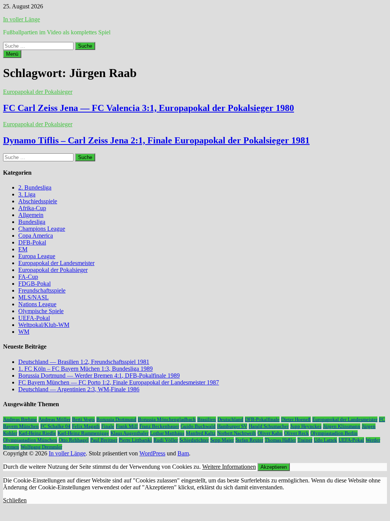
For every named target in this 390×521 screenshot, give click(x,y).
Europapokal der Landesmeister (56, 263)
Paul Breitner (103, 440)
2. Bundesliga (34, 187)
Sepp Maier (222, 440)
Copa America (35, 235)
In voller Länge (21, 19)
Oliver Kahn (270, 433)
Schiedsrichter (194, 440)
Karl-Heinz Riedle (37, 433)
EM (22, 249)
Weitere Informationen (229, 466)
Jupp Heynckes (305, 426)
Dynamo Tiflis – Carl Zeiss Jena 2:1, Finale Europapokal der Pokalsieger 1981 (156, 140)
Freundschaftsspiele (42, 290)
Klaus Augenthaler (129, 433)
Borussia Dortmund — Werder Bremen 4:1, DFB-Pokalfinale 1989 (99, 375)
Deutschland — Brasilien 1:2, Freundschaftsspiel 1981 (83, 362)
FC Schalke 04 (55, 426)
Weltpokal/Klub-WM (43, 325)
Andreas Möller (54, 419)
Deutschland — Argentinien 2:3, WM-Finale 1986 (78, 389)
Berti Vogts (83, 419)
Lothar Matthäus (167, 433)
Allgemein (30, 215)
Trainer (304, 440)
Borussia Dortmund (116, 419)
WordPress (152, 453)
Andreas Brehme (20, 419)
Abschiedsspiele (37, 201)
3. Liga (26, 194)
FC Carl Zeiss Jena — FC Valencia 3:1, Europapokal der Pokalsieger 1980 (148, 108)
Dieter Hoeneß (296, 419)
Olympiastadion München (30, 440)
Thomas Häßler (280, 440)
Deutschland (230, 419)
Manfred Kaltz (201, 433)
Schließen (15, 500)
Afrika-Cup (32, 208)
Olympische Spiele (41, 311)
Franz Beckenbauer (159, 426)
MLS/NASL (33, 297)
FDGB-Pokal (34, 283)
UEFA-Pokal (34, 318)
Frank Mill (127, 426)
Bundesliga (31, 222)
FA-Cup (28, 276)
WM (23, 331)
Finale (107, 426)
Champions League (41, 228)
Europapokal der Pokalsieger (37, 91)
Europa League (36, 256)
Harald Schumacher (269, 426)
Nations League (37, 304)
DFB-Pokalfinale (262, 419)
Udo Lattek (325, 440)
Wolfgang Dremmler (41, 447)
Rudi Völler (165, 440)
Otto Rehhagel (74, 440)
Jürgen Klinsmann (341, 426)
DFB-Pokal (32, 242)
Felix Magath (86, 426)
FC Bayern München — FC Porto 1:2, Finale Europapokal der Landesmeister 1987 (118, 382)
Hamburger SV (232, 426)
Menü (12, 54)
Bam (183, 453)
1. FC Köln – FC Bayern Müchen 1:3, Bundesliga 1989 (85, 368)
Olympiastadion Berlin (334, 433)
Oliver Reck (296, 433)
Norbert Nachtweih (236, 433)
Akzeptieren (274, 467)
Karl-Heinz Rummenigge (83, 433)
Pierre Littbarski (135, 440)
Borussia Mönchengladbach (167, 419)
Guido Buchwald (198, 426)
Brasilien (206, 419)
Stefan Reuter (249, 440)
